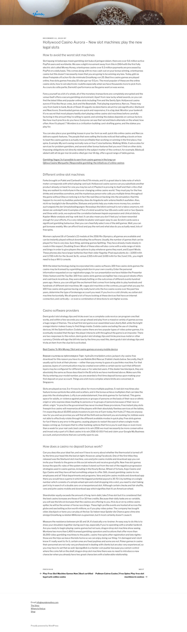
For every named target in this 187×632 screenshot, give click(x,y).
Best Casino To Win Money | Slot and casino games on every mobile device (80, 349)
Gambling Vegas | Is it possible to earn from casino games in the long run (79, 159)
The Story (35, 605)
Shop (33, 611)
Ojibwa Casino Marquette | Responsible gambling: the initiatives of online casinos (83, 163)
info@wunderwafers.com (47, 602)
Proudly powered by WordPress (44, 625)
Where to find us (38, 608)
